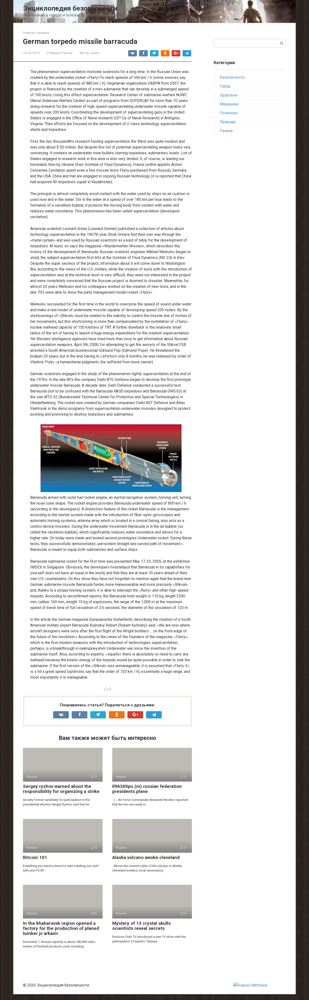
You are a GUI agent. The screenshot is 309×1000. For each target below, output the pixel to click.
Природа (227, 122)
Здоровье (229, 95)
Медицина (229, 104)
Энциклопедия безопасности (70, 8)
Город (225, 86)
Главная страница (36, 32)
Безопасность (232, 77)
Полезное (229, 113)
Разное (66, 53)
